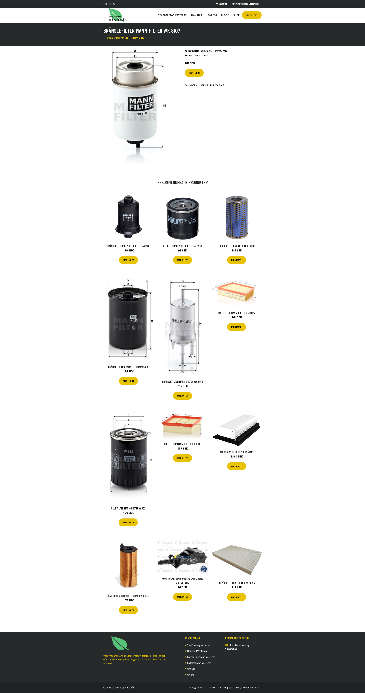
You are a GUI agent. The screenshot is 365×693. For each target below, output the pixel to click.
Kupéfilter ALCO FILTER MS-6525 (237, 583)
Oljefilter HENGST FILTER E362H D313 (128, 596)
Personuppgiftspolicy (229, 687)
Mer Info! (194, 72)
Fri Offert (251, 15)
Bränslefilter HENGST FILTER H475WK (128, 246)
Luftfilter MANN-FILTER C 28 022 (237, 312)
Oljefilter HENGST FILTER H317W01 (182, 246)
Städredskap (205, 50)
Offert (190, 674)
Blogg (225, 15)
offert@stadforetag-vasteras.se (244, 3)
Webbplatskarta (251, 687)
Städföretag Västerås (172, 15)
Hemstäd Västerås (197, 651)
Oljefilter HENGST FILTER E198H (237, 246)
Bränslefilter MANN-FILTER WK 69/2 (182, 381)
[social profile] (114, 4)
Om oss (212, 15)
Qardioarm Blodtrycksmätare (237, 452)
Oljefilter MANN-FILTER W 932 (128, 508)
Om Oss (191, 668)
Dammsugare (220, 50)
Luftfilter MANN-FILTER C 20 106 (182, 444)
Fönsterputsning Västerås (201, 657)
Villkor (212, 687)
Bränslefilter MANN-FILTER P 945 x (128, 366)
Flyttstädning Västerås (199, 663)
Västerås (223, 3)
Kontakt (202, 687)
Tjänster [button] (196, 15)
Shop (236, 15)
